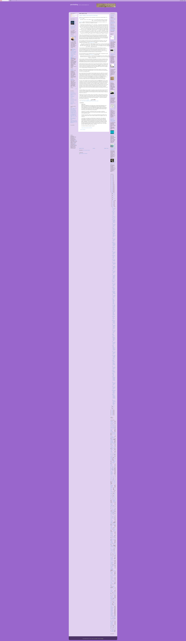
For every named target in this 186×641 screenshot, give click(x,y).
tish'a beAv (112, 597)
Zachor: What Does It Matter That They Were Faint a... (113, 301)
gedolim (111, 464)
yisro (111, 625)
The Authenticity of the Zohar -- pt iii (113, 383)
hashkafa (111, 477)
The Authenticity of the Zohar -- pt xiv (113, 209)
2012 (112, 187)
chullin (111, 451)
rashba (111, 543)
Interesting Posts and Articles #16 (113, 248)
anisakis (111, 424)
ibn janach (114, 483)
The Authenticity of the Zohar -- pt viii (113, 296)
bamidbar (111, 431)
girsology (111, 468)
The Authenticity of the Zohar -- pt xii (113, 240)
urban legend (112, 605)
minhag (111, 512)
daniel (111, 455)
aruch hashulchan (112, 426)
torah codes (114, 599)
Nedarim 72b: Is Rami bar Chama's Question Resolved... (113, 396)
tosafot (111, 601)
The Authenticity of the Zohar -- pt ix (113, 284)
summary (112, 586)
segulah (113, 565)
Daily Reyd (72, 70)
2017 (112, 181)
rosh (111, 556)
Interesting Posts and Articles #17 (113, 213)
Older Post (106, 148)
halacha (111, 473)
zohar (113, 630)
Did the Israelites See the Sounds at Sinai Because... (113, 378)
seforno (115, 564)
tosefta (114, 601)
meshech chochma (113, 507)
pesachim (113, 531)
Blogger (102, 638)
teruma (113, 595)
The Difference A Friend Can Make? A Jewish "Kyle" (113, 402)
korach (111, 493)
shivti (111, 578)
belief (111, 439)
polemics (111, 536)
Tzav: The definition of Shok (113, 260)
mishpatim (112, 513)
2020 (112, 177)
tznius (111, 604)
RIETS (75, 144)
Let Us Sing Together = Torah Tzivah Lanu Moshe (113, 357)
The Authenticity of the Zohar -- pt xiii (113, 225)
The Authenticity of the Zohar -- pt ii (113, 388)
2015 (112, 183)
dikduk (111, 457)
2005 (112, 412)
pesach (114, 530)
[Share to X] (93, 99)
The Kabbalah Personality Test (113, 263)
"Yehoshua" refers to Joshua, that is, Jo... (113, 19)
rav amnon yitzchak (112, 547)
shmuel (113, 578)
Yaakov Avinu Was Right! (113, 374)
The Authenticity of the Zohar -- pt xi (113, 253)
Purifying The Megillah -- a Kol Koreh (113, 289)
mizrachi (111, 514)
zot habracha (112, 631)
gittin (111, 469)
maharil (113, 498)
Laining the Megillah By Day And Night (113, 292)
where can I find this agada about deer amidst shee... (112, 23)
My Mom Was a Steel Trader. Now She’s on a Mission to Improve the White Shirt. (73, 121)
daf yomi (111, 454)
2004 (112, 413)
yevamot (111, 623)
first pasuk (80, 18)
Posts (72, 14)
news (111, 522)
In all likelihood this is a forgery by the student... (112, 30)
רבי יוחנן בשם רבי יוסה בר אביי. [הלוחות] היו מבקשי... (112, 15)
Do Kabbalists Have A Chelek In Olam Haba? (113, 267)
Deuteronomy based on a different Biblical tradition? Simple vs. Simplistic (112, 120)
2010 (112, 189)
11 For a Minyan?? (113, 216)
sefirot (111, 564)
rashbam (114, 543)
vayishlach (112, 615)
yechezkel (114, 620)
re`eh (115, 554)
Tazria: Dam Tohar (113, 218)
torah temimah (113, 600)
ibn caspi (114, 481)
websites (111, 619)
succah (111, 584)
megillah (111, 505)
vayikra (111, 614)
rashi (111, 545)
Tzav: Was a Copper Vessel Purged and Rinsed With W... (113, 307)
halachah (111, 474)
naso (111, 519)
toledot (111, 598)
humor (115, 480)
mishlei (115, 512)
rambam (111, 541)
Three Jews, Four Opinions (72, 103)
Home (94, 148)
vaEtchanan (112, 607)
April (113, 205)
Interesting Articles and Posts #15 (113, 257)
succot (115, 584)
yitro (115, 625)
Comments (73, 16)
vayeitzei (111, 610)
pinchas (111, 535)
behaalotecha (112, 437)
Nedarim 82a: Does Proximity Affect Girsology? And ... (113, 347)
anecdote (111, 423)
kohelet (114, 492)
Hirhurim (72, 69)
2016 (112, 182)
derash (114, 455)
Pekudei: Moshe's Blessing (113, 371)
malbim (111, 499)
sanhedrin (111, 562)
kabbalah (111, 485)
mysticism (112, 517)
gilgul (112, 467)
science (111, 563)
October (113, 196)
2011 (112, 188)
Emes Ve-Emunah (73, 36)
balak (111, 430)
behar (113, 438)
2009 (112, 190)
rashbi (113, 544)
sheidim (113, 571)
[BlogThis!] (92, 99)
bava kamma (114, 433)
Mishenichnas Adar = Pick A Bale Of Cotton (113, 392)
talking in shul (112, 588)
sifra (110, 580)
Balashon (72, 79)
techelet (113, 593)
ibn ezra (114, 482)
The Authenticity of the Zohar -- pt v (113, 353)
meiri (115, 505)
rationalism (112, 546)
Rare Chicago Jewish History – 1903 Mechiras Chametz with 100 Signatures (73, 109)
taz (110, 592)
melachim (113, 506)
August (113, 200)
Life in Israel (72, 20)
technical (111, 594)
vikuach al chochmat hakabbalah (113, 617)
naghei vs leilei (112, 518)
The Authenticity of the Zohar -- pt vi (113, 343)
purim (113, 537)
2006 (112, 411)
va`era (111, 606)
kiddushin (111, 491)
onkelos (111, 527)
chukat (111, 449)
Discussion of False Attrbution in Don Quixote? (113, 221)
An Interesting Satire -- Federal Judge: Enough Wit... (113, 276)
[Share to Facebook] (94, 99)
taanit (114, 587)
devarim (111, 456)
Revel (75, 140)
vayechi (111, 609)
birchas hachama (113, 443)
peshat (111, 532)
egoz (114, 458)
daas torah (113, 453)
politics (115, 536)
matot (113, 502)
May (113, 204)
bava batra (114, 432)
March (113, 206)
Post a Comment (82, 129)
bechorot (111, 435)
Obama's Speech (113, 281)
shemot (111, 573)
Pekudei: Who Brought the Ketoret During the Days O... (113, 363)
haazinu (111, 471)
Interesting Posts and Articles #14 (113, 318)
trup (111, 602)
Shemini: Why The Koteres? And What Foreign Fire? (113, 244)
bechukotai (111, 436)
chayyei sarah (113, 447)
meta (113, 508)
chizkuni (113, 448)
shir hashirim (113, 575)
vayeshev (112, 612)
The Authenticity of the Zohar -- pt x (113, 272)
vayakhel (111, 608)
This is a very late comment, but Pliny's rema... (112, 27)
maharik (115, 497)
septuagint (111, 566)
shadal (111, 569)
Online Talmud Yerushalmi (72, 96)
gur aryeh (112, 470)
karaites (111, 486)
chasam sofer (112, 446)
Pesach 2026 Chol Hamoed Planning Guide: (73, 119)
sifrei (113, 580)
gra (113, 469)
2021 (112, 176)
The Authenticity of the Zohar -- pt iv (113, 368)
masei (115, 499)
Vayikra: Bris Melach (113, 335)
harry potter (112, 476)
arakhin (115, 424)
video (111, 616)
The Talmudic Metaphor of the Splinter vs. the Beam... (113, 326)
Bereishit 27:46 (91, 42)
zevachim (114, 629)
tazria (115, 592)
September (113, 198)
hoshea (111, 480)
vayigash (111, 613)
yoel (112, 626)
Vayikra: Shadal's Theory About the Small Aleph (88, 15)
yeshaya (111, 622)
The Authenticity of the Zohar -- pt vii (113, 331)
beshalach (112, 442)
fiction (113, 463)
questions (111, 538)
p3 (111, 529)
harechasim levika (112, 475)
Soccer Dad (72, 102)
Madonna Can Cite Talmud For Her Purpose (113, 322)
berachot (111, 440)
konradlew (96, 638)
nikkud (115, 523)
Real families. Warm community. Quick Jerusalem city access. (73, 112)
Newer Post (81, 148)
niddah (111, 523)
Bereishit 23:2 (91, 54)
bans (111, 432)
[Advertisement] (87, 10)
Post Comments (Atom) (86, 150)
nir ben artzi (114, 524)
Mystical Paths (73, 49)
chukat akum (112, 450)
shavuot (114, 570)
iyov (113, 484)
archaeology (113, 425)
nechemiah (111, 520)
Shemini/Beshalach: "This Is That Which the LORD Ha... (113, 234)
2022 (112, 175)
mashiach (114, 500)
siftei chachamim (112, 581)
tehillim (115, 594)
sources (111, 583)
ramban (111, 542)
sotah (111, 582)
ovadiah (115, 528)
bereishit (111, 441)
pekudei (114, 529)
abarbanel (111, 421)
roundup (111, 558)
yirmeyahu (111, 624)
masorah (114, 501)
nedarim (111, 521)
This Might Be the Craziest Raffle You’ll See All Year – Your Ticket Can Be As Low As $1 (73, 115)
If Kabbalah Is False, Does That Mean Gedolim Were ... (113, 312)
